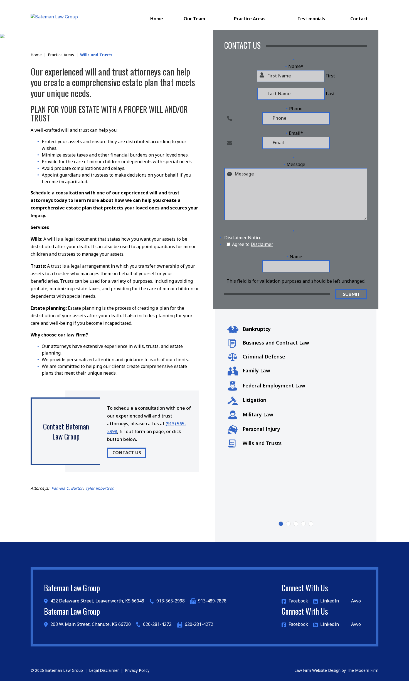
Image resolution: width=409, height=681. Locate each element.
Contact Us (126, 453)
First (330, 76)
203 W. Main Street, (90, 624)
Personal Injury (261, 429)
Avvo (355, 601)
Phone (295, 109)
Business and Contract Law (276, 343)
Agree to (252, 244)
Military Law (258, 415)
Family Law (256, 371)
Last (330, 94)
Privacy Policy (137, 670)
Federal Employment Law (274, 386)
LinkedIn (329, 601)
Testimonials (311, 19)
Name (295, 66)
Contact (359, 19)
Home (156, 19)
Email (296, 133)
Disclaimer (262, 244)
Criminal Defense (264, 357)
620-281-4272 (157, 624)
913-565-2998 (170, 601)
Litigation (254, 400)
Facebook (298, 601)
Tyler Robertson (99, 488)
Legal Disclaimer (104, 670)
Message (296, 164)
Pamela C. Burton (67, 488)
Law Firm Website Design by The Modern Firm (336, 670)
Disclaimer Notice (243, 238)
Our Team (194, 19)
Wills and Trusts (262, 443)
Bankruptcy (257, 329)
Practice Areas (249, 19)
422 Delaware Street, (96, 601)
